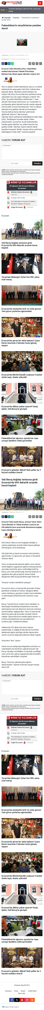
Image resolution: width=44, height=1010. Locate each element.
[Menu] (40, 3)
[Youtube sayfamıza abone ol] (22, 1000)
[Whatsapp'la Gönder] (12, 63)
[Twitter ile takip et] (16, 1000)
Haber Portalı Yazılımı (12, 1007)
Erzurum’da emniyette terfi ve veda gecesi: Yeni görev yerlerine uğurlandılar (25, 10)
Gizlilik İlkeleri (32, 991)
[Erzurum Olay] (12, 3)
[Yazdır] (30, 63)
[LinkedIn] (9, 63)
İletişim (23, 991)
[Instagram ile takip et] (27, 1000)
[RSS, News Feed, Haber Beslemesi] (32, 1000)
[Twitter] (6, 63)
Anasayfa (7, 18)
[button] (33, 63)
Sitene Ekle (21, 993)
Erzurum (16, 18)
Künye (16, 991)
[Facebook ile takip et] (11, 1000)
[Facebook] (3, 63)
